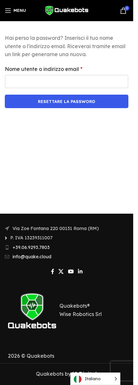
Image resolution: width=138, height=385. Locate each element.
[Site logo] (66, 10)
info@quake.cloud (32, 257)
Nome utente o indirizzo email (43, 69)
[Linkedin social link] (80, 272)
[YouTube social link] (71, 272)
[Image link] (32, 309)
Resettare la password (66, 101)
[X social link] (61, 272)
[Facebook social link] (52, 272)
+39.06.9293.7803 (31, 247)
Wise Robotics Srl (80, 314)
